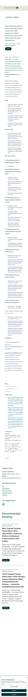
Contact (7, 458)
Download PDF (5, 488)
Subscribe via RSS (6, 490)
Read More (5, 560)
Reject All (14, 690)
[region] (14, 686)
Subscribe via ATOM (7, 493)
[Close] (26, 677)
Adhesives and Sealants (10, 386)
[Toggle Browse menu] (23, 7)
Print (3, 486)
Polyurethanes (8, 391)
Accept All (14, 694)
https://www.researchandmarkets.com (11, 478)
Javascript (5, 495)
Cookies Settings (14, 686)
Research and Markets (10, 45)
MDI (18, 388)
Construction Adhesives (10, 388)
